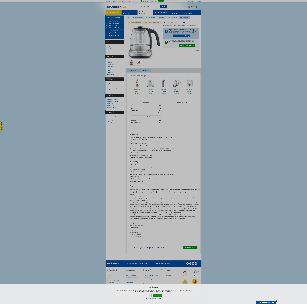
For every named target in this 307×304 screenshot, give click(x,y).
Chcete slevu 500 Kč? (266, 302)
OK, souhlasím (158, 295)
